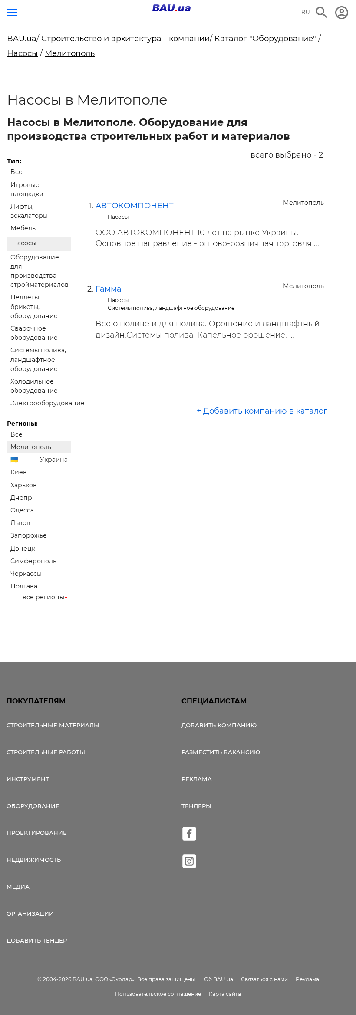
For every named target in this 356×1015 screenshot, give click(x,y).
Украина (54, 459)
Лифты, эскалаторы (29, 211)
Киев (18, 472)
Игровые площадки (26, 189)
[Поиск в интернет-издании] (322, 12)
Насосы (22, 53)
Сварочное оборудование (34, 333)
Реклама (196, 778)
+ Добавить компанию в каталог (262, 411)
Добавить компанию (219, 725)
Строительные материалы (53, 725)
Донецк (22, 548)
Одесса (22, 510)
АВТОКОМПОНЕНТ (135, 205)
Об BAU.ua (218, 979)
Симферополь (33, 561)
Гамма (109, 289)
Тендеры (196, 805)
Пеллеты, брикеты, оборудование (34, 306)
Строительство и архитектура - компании (125, 38)
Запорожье (28, 535)
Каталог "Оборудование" (265, 38)
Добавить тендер (37, 940)
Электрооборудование (40, 403)
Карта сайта (225, 994)
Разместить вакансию (220, 752)
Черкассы (26, 574)
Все (16, 172)
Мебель (23, 228)
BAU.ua (21, 38)
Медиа (18, 886)
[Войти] (341, 12)
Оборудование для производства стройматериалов (39, 271)
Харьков (23, 485)
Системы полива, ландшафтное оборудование (38, 359)
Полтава (23, 586)
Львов (20, 523)
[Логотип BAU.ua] (171, 7)
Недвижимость (34, 859)
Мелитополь (70, 53)
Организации (30, 913)
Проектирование (37, 832)
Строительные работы (46, 752)
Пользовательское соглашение (158, 994)
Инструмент (28, 778)
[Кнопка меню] (12, 12)
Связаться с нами (264, 979)
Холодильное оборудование (34, 386)
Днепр (21, 498)
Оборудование (33, 805)
